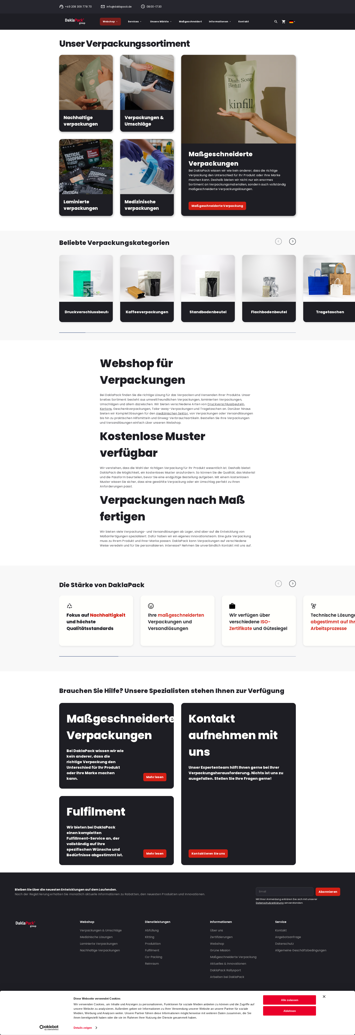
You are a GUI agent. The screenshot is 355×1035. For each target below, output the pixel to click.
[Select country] (292, 21)
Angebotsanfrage (288, 937)
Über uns (216, 930)
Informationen (218, 21)
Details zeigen (83, 1027)
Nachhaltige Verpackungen (100, 950)
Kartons (106, 409)
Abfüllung (152, 930)
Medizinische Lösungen (96, 937)
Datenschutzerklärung (270, 903)
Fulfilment (152, 950)
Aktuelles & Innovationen (228, 963)
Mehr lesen (154, 777)
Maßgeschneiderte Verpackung (217, 206)
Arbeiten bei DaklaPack (227, 977)
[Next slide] (292, 241)
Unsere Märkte (159, 21)
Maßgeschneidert (190, 21)
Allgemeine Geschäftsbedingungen (300, 950)
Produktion (153, 944)
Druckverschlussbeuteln (225, 404)
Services (133, 21)
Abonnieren (328, 892)
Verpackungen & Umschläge (101, 930)
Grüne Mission (220, 950)
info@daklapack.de (119, 6)
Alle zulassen (289, 1000)
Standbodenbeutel (208, 312)
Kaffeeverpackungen (147, 312)
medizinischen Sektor (172, 413)
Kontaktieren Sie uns (208, 853)
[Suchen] (276, 22)
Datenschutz (284, 944)
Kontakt (243, 21)
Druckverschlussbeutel (86, 312)
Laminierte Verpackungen (99, 944)
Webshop (109, 21)
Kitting (149, 937)
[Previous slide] (278, 241)
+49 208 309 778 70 (78, 6)
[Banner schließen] (324, 996)
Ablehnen (289, 1010)
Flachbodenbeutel (269, 312)
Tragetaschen (330, 312)
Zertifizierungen (221, 937)
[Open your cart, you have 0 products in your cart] (284, 22)
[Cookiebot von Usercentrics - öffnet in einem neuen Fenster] (49, 1028)
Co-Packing (153, 957)
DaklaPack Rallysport (225, 970)
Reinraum (152, 963)
